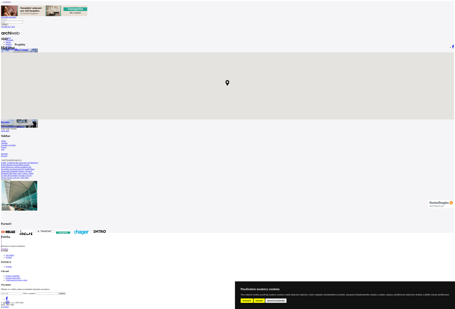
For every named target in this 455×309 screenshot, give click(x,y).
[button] (227, 83)
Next (6, 249)
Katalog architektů (12, 276)
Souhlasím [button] (247, 301)
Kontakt (9, 257)
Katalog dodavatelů (13, 278)
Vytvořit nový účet (8, 27)
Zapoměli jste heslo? (8, 17)
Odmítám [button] (259, 301)
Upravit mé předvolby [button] (276, 301)
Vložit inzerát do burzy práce (16, 280)
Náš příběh (10, 255)
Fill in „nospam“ (29, 293)
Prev (2, 249)
